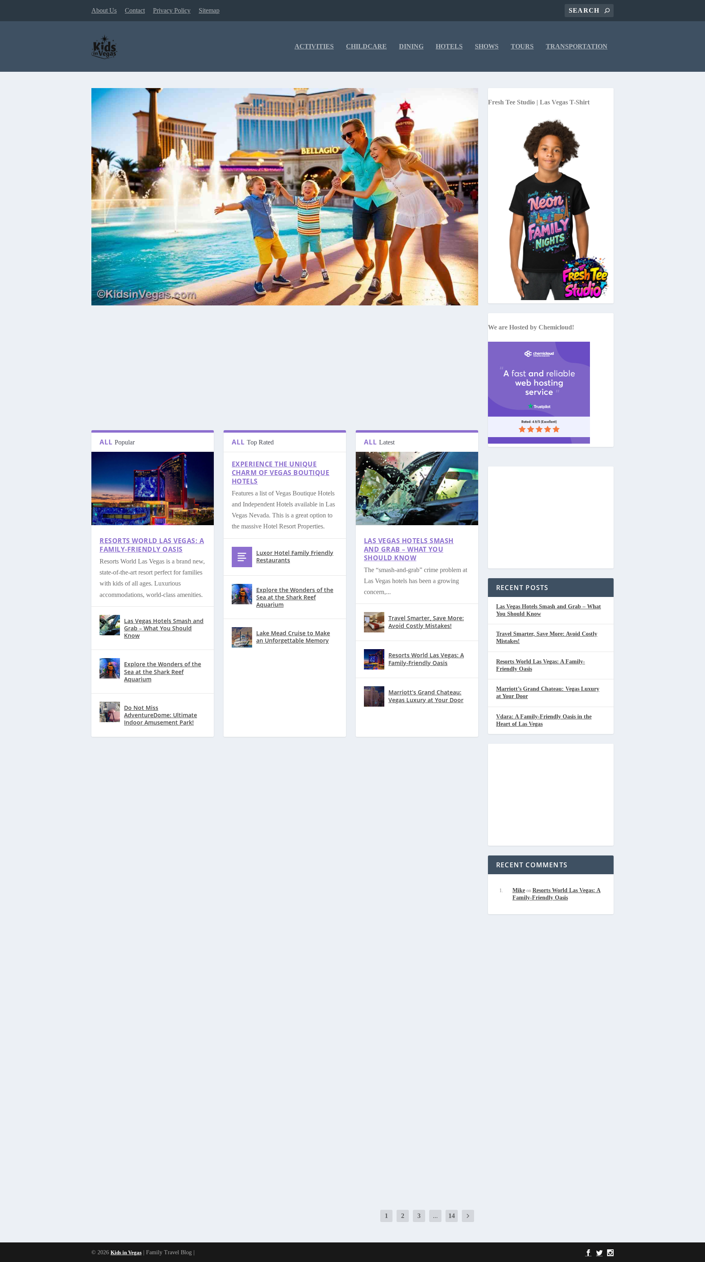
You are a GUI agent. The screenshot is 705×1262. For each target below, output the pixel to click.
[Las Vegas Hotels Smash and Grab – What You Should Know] (110, 625)
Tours (522, 46)
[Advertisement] (284, 373)
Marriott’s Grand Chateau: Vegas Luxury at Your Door (425, 695)
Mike (518, 890)
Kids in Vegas (126, 1252)
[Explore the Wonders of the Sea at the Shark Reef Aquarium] (110, 668)
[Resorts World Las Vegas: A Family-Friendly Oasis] (152, 522)
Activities (314, 46)
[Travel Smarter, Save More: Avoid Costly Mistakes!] (374, 622)
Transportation (576, 46)
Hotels (449, 46)
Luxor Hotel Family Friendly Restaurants (294, 556)
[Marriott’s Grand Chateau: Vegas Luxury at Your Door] (374, 696)
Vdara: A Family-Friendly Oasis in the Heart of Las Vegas (207, 896)
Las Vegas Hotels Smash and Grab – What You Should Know (164, 628)
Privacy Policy (172, 10)
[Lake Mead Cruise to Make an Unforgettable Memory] (242, 637)
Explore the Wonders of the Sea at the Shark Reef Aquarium (162, 671)
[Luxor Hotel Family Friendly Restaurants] (242, 557)
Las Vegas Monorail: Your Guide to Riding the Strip (198, 1131)
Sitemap (209, 10)
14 (451, 1215)
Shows (487, 46)
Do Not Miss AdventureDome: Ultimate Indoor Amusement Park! (160, 715)
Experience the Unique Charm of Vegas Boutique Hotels (281, 473)
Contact (135, 10)
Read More (125, 788)
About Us (104, 10)
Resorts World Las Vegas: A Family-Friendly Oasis (152, 545)
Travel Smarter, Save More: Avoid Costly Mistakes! (426, 621)
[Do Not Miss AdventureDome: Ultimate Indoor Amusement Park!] (110, 712)
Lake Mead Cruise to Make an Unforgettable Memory (293, 636)
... (435, 1215)
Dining (411, 46)
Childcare (366, 46)
